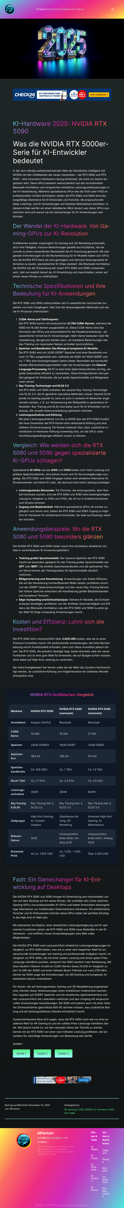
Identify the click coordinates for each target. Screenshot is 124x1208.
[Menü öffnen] (112, 9)
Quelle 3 (64, 1053)
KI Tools (94, 1157)
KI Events (94, 1178)
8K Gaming (70, 1109)
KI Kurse (94, 1188)
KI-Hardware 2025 (104, 1109)
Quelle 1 (21, 1053)
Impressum (105, 1179)
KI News (94, 1148)
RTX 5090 (69, 1113)
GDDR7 (89, 1109)
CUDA (80, 1109)
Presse (105, 1160)
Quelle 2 (42, 1053)
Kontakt (105, 1169)
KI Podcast (94, 1167)
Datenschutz (105, 1192)
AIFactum (45, 1133)
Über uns (105, 1151)
